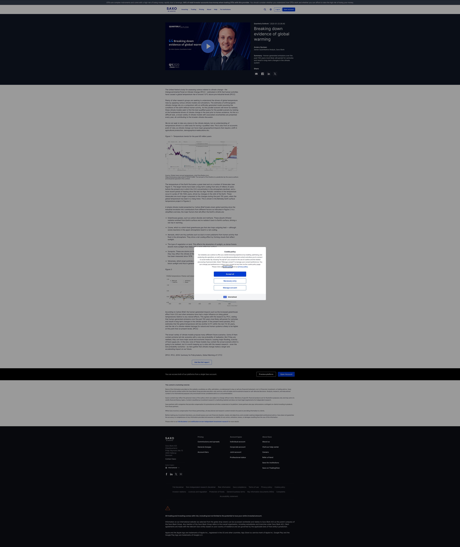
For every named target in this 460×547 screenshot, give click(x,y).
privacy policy (243, 267)
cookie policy (227, 267)
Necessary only (230, 281)
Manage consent (230, 288)
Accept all (230, 274)
